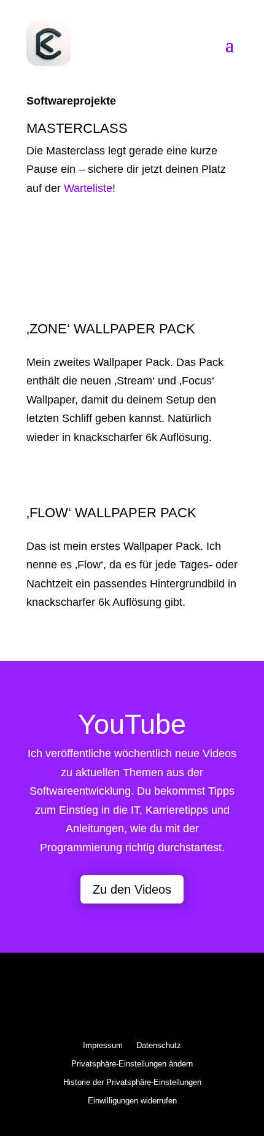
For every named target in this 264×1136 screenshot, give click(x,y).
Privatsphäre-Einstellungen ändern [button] (132, 1064)
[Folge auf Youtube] (163, 999)
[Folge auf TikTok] (195, 999)
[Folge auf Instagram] (100, 999)
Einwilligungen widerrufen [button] (132, 1101)
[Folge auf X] (68, 999)
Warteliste (88, 188)
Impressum (103, 1045)
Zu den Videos (132, 889)
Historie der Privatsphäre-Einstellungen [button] (132, 1082)
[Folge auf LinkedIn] (132, 999)
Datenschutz (158, 1045)
